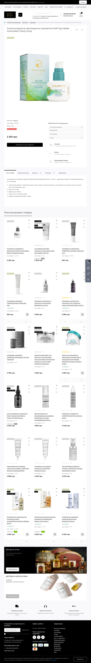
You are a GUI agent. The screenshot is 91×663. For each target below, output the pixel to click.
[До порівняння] (82, 30)
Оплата (25, 7)
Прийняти (80, 659)
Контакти (33, 7)
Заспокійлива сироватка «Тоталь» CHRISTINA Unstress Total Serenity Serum (72, 469)
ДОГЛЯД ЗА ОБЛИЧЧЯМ (14, 22)
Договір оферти (15, 633)
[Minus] (9, 321)
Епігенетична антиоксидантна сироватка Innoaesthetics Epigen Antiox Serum (44, 519)
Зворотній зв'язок (59, 642)
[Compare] (29, 227)
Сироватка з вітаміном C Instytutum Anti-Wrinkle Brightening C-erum (42, 303)
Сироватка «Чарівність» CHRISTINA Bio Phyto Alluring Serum (72, 416)
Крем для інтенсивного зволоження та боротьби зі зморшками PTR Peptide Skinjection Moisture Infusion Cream (72, 359)
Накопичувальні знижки (61, 160)
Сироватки (33, 22)
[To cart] (27, 314)
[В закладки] (77, 30)
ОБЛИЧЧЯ (25, 22)
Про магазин (17, 7)
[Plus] (26, 321)
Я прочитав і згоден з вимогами (17, 633)
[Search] (35, 13)
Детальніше (40, 2)
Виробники (57, 646)
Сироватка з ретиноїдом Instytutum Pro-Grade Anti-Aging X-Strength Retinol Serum (73, 303)
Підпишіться (25, 630)
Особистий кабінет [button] (81, 7)
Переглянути (12, 569)
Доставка (8, 7)
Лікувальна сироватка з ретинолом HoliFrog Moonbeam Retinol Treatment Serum (18, 251)
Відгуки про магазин (59, 628)
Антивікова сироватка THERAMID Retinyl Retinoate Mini (16, 303)
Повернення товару (56, 7)
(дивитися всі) (64, 123)
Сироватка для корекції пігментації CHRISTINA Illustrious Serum (42, 469)
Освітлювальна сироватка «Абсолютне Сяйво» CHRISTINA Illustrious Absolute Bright (18, 469)
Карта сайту (57, 644)
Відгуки (40, 7)
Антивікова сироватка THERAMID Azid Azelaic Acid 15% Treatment (18, 357)
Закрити (82, 2)
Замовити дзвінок (68, 15)
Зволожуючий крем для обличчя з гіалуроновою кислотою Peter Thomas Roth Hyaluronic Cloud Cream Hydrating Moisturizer (44, 359)
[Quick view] (29, 220)
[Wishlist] (29, 223)
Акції (46, 7)
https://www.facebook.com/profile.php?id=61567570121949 (34, 637)
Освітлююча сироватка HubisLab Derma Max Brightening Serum (70, 519)
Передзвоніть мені (9, 650)
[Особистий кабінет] (88, 279)
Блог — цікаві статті (59, 638)
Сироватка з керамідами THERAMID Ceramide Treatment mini (73, 251)
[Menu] (20, 15)
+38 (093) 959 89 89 (69, 14)
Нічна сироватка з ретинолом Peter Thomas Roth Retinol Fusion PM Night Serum (17, 416)
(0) (12, 126)
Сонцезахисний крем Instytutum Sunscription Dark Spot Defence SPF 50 (44, 251)
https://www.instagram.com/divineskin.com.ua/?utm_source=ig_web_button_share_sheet (38, 637)
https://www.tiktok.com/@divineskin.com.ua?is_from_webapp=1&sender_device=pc (43, 637)
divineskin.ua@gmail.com (40, 641)
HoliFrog (15, 120)
